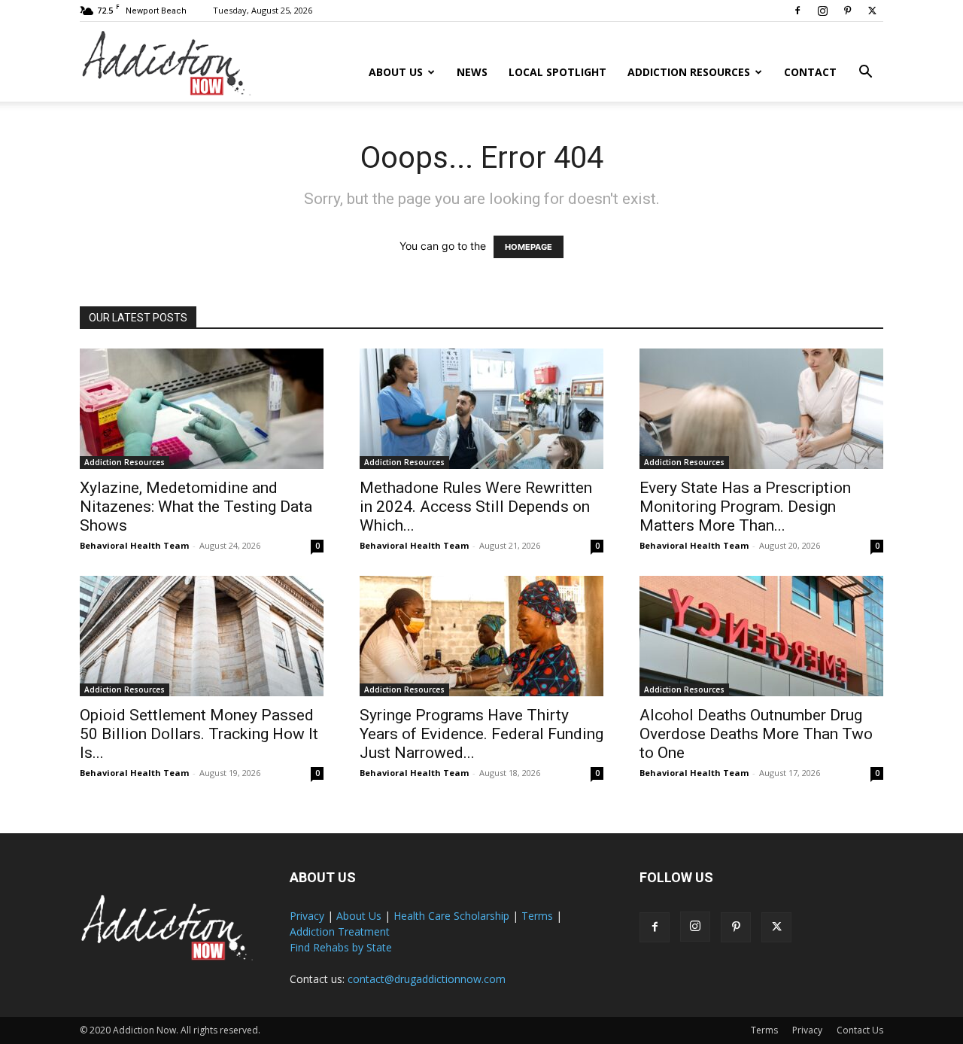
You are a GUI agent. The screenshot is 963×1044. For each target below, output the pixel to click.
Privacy (307, 916)
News (472, 72)
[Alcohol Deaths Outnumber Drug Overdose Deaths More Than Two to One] (761, 636)
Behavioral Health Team (134, 545)
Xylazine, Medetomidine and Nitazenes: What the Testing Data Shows (196, 506)
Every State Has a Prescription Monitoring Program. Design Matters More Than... (745, 506)
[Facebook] (797, 10)
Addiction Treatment (340, 931)
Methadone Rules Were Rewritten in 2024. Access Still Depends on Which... (476, 506)
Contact (810, 72)
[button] (865, 73)
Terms (537, 916)
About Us (396, 72)
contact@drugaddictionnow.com (427, 979)
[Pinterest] (847, 10)
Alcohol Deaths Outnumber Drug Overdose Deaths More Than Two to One (756, 734)
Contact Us (860, 1030)
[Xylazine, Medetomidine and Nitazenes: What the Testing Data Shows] (202, 409)
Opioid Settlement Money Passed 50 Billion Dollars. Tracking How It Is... (199, 734)
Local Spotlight (557, 72)
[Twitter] (872, 10)
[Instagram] (822, 10)
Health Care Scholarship (451, 916)
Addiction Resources (688, 72)
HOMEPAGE (528, 247)
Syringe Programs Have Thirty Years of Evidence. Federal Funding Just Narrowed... (481, 734)
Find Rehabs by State (341, 947)
